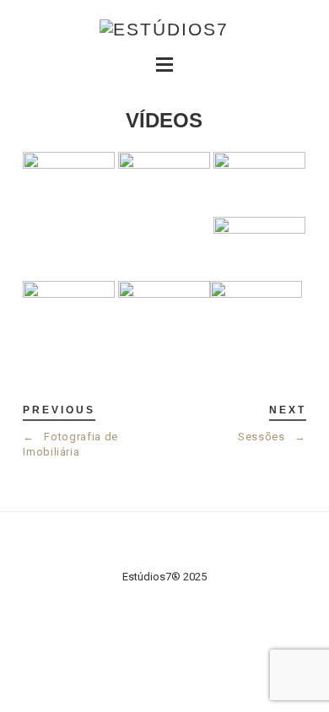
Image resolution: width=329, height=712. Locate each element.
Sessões (272, 436)
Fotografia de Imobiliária (70, 444)
